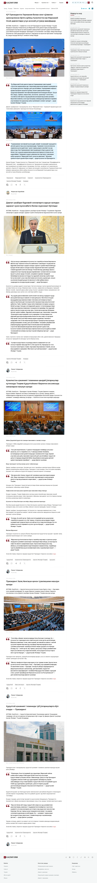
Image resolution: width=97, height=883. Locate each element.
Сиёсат (6, 869)
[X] (24, 185)
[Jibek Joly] (84, 8)
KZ (73, 2)
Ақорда (10, 8)
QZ (75, 2)
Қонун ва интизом (30, 8)
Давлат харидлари (43, 878)
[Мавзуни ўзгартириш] (68, 2)
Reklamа (74, 872)
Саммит (30, 178)
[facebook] (77, 857)
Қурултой (10, 559)
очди (54, 554)
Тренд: (5, 8)
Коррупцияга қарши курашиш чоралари (48, 875)
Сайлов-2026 (54, 8)
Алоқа (73, 869)
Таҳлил (61, 2)
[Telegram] (16, 185)
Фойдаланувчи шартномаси (45, 866)
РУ (78, 2)
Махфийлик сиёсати (43, 869)
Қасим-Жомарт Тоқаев (14, 181)
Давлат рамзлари (42, 872)
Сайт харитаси (76, 866)
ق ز (86, 2)
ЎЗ (88, 2)
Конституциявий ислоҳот (43, 8)
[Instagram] (7, 185)
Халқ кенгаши (19, 684)
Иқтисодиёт (7, 875)
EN (80, 2)
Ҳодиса (22, 8)
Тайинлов (16, 8)
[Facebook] (20, 185)
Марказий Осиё (20, 178)
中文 (83, 2)
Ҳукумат (52, 559)
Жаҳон (5, 878)
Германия (10, 178)
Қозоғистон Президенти (43, 178)
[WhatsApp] (11, 185)
